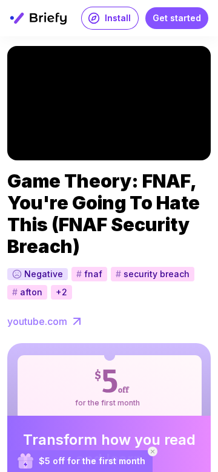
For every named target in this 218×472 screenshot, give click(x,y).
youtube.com (37, 321)
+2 (61, 292)
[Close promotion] (152, 451)
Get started (177, 18)
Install (118, 18)
